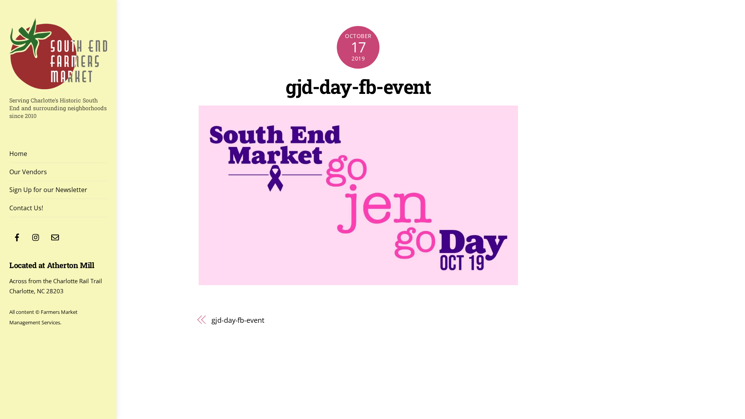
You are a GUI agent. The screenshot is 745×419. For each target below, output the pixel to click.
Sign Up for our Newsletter (48, 189)
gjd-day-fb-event (358, 86)
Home (18, 153)
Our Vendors (28, 172)
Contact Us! (26, 208)
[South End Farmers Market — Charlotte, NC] (58, 85)
